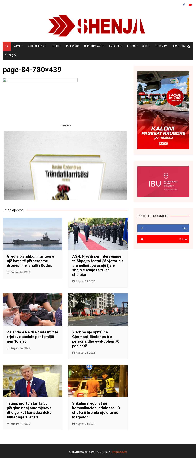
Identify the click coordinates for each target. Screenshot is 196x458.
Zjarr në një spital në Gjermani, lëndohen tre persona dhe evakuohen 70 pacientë (95, 339)
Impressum (119, 452)
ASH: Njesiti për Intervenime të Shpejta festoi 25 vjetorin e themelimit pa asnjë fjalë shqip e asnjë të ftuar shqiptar (98, 265)
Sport (146, 46)
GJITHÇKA (10, 55)
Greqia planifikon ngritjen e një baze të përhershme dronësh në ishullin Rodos (30, 261)
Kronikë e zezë (36, 46)
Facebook (184, 5)
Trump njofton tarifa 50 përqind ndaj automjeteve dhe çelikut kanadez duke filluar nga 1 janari (29, 410)
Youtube (190, 5)
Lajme (16, 46)
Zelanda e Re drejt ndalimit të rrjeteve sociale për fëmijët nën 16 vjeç (32, 337)
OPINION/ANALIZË (94, 46)
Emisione (114, 46)
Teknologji (179, 46)
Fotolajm (160, 46)
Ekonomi (56, 46)
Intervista (73, 46)
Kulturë (132, 46)
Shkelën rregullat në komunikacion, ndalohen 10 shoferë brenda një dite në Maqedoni (96, 410)
